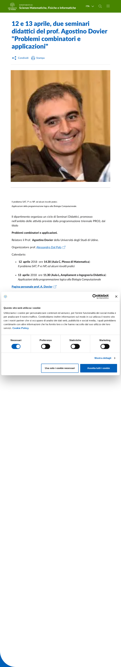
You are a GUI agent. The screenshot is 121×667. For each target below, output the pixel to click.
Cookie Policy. (20, 328)
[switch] (45, 346)
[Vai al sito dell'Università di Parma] (13, 6)
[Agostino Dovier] (60, 126)
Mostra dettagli (103, 358)
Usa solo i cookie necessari (60, 368)
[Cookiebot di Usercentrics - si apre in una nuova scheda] (95, 296)
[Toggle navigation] (108, 6)
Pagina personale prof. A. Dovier (32, 286)
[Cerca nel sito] (100, 6)
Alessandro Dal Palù (48, 247)
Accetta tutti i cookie (98, 368)
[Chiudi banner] (116, 296)
